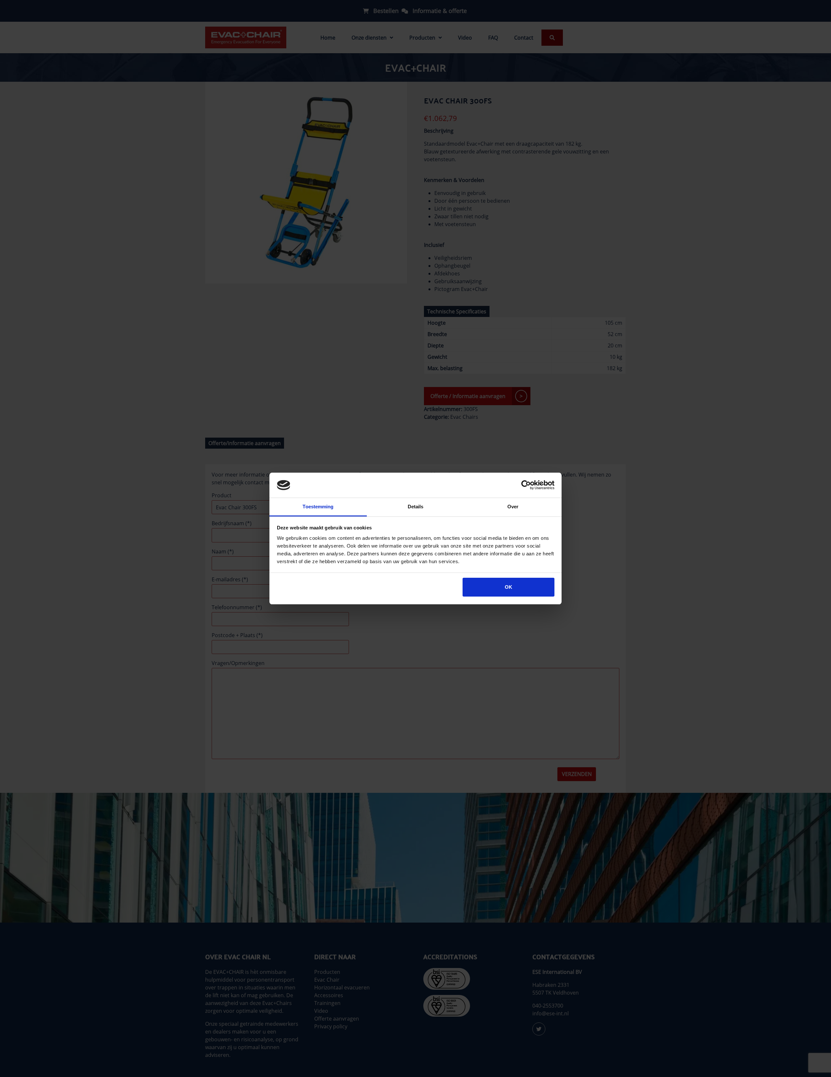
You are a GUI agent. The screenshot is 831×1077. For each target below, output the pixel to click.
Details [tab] (416, 506)
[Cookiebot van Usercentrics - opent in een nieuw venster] (526, 485)
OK (508, 587)
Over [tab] (512, 506)
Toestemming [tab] (318, 506)
